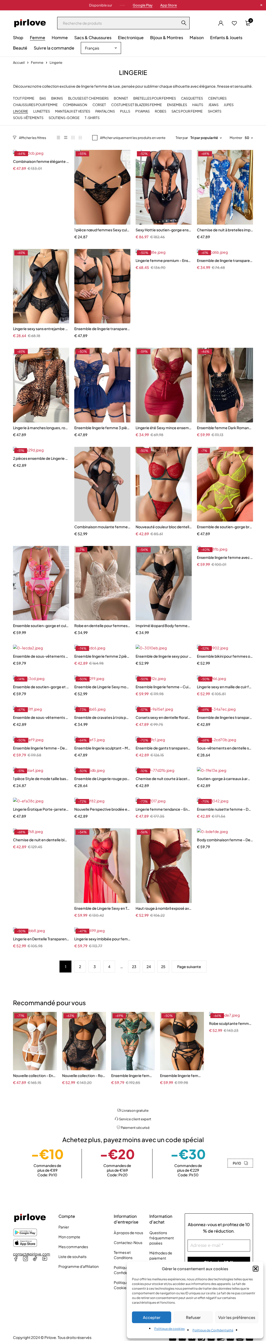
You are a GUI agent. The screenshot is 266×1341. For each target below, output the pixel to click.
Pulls (125, 111)
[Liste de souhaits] (234, 23)
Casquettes (192, 98)
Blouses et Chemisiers (88, 98)
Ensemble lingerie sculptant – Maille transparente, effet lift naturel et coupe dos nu (102, 748)
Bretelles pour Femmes (154, 98)
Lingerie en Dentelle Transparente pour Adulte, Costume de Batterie (41, 938)
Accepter (151, 1317)
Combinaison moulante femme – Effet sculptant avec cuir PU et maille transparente (102, 526)
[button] (255, 1268)
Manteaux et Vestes (72, 111)
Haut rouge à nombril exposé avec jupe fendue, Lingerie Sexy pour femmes (164, 908)
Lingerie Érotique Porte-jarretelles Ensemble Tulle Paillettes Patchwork (41, 809)
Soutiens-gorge (64, 118)
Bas (42, 98)
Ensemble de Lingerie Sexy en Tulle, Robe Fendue (102, 908)
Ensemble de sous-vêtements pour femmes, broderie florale (41, 717)
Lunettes (41, 111)
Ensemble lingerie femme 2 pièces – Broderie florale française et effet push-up (102, 656)
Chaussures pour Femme (35, 105)
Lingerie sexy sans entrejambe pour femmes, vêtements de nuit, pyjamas (41, 328)
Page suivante (189, 966)
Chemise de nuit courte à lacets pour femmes (164, 778)
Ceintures (217, 98)
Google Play (142, 5)
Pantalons (105, 111)
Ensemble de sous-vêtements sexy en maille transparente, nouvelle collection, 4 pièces (41, 656)
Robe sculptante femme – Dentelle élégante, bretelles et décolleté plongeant (231, 1023)
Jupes (229, 105)
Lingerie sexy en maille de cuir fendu (225, 686)
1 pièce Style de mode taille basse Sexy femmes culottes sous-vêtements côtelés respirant (41, 778)
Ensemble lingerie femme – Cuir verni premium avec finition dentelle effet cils (164, 686)
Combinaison (75, 105)
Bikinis (57, 98)
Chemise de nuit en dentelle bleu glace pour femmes (41, 839)
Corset (99, 105)
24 (149, 966)
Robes (160, 111)
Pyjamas (142, 111)
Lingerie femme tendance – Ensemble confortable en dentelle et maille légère (164, 809)
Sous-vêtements (28, 118)
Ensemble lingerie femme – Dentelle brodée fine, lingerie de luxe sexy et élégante (41, 748)
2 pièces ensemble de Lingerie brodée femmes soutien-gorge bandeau (41, 458)
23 (134, 966)
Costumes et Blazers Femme (136, 105)
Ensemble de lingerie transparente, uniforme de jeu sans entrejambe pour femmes (225, 260)
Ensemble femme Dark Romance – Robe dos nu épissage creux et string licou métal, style (225, 427)
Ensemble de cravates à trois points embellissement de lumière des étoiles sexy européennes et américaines (102, 717)
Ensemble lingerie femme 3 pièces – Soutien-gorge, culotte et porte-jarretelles (102, 427)
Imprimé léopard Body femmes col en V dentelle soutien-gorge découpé (164, 625)
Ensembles (177, 105)
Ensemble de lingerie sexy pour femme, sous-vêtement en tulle (164, 656)
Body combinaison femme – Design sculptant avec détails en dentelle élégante (225, 839)
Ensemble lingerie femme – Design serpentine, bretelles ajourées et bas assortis (133, 1075)
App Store (168, 5)
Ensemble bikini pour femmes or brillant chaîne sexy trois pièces (225, 656)
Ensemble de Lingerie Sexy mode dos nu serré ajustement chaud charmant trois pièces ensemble (102, 686)
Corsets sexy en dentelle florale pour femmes (164, 717)
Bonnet (121, 98)
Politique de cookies (169, 1329)
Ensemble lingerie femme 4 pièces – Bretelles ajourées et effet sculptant (182, 1075)
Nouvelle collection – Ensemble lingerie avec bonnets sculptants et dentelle (35, 1075)
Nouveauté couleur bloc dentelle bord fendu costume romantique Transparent (164, 526)
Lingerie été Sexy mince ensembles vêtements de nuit (164, 427)
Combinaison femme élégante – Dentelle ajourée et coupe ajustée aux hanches (41, 161)
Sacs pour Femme (187, 111)
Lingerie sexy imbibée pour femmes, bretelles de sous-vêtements (102, 938)
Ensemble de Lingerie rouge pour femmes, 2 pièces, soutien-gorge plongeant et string (102, 778)
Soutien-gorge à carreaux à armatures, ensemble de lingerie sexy (225, 778)
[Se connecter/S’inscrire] (221, 23)
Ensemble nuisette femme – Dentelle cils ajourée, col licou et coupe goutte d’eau (225, 809)
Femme (37, 62)
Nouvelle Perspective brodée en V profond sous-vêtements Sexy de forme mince (102, 809)
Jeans (213, 105)
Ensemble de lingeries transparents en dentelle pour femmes (225, 717)
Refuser (193, 1317)
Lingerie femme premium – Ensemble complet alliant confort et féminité (164, 260)
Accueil (19, 62)
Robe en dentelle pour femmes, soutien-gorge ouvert (102, 625)
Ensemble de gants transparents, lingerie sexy (164, 748)
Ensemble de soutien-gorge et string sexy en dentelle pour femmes (41, 686)
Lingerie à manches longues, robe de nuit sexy (41, 427)
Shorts (214, 111)
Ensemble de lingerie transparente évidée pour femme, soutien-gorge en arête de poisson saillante (102, 328)
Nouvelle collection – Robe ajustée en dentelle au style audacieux (84, 1075)
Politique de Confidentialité (212, 1330)
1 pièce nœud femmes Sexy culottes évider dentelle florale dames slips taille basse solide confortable (102, 229)
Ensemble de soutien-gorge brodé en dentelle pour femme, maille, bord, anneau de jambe (225, 526)
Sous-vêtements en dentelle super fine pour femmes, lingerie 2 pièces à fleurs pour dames (225, 748)
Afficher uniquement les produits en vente (132, 138)
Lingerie (20, 111)
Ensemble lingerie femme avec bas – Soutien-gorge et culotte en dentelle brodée (225, 557)
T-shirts (92, 118)
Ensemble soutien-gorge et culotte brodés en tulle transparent (41, 625)
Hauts (197, 105)
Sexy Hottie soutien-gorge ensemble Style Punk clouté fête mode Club (164, 229)
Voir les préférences (236, 1317)
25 (163, 966)
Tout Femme (23, 98)
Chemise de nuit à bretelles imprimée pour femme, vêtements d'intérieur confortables (225, 229)
